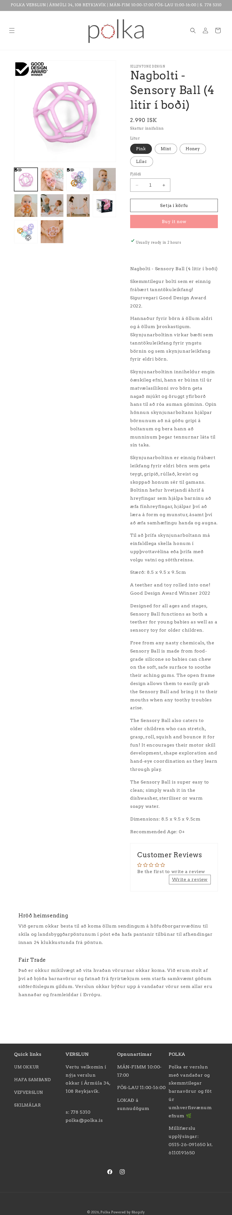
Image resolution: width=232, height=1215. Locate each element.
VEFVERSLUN (28, 1092)
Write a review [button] (190, 879)
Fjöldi (135, 174)
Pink (141, 149)
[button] (12, 30)
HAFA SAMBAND (32, 1079)
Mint (166, 149)
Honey (193, 149)
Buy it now (174, 221)
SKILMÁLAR (27, 1105)
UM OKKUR (26, 1067)
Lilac (141, 161)
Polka (105, 1212)
